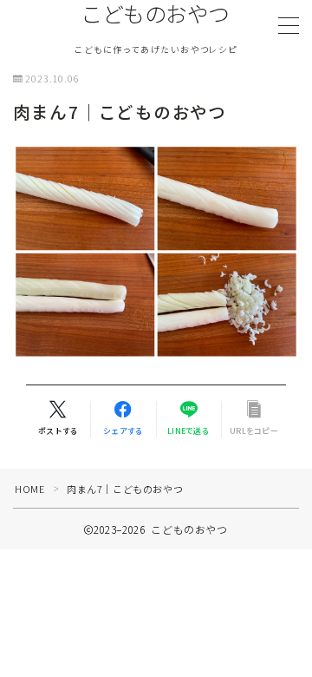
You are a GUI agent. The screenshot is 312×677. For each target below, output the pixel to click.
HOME (29, 489)
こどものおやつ (156, 14)
